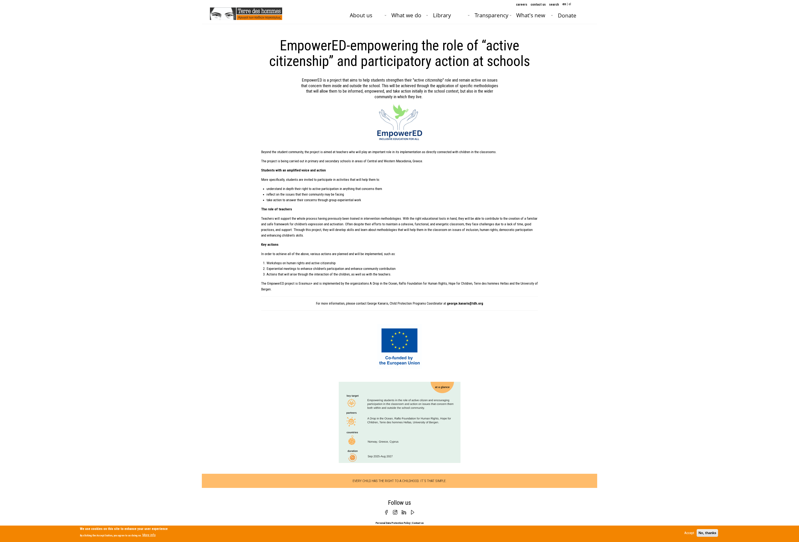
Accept (689, 533)
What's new (530, 15)
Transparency (491, 15)
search (554, 4)
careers (521, 4)
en (564, 4)
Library (442, 15)
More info (149, 535)
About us (361, 15)
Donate (567, 15)
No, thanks (707, 533)
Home (221, 13)
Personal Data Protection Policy (393, 523)
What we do (406, 15)
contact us (538, 4)
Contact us (418, 523)
